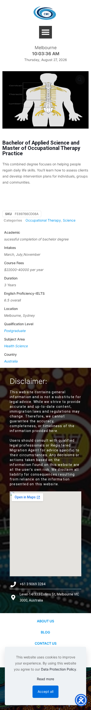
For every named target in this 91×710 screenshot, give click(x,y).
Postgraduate (15, 331)
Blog (45, 632)
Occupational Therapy (43, 220)
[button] (45, 32)
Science (69, 220)
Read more (45, 679)
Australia (11, 361)
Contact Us (46, 643)
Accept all (45, 691)
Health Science (16, 346)
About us (45, 621)
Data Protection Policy (58, 669)
